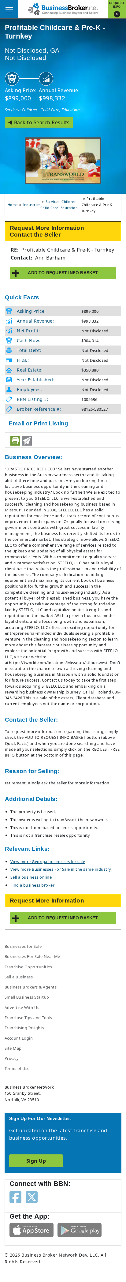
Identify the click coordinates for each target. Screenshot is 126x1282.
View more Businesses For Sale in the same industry (60, 869)
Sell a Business (19, 977)
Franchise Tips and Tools (28, 1017)
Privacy (12, 1058)
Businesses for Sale (23, 946)
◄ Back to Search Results (39, 122)
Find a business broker (32, 885)
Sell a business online (31, 877)
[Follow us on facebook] (15, 1196)
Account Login (19, 1038)
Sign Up (36, 1160)
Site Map (13, 1048)
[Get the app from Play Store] (79, 1229)
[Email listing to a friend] (27, 441)
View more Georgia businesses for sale (47, 861)
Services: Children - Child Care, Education (42, 109)
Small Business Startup (27, 997)
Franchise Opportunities (28, 967)
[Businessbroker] (63, 8)
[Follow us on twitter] (32, 1196)
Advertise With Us (22, 1007)
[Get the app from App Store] (31, 1229)
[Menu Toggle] (9, 9)
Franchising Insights (24, 1027)
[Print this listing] (15, 441)
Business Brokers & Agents (31, 987)
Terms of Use (17, 1068)
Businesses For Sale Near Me (32, 956)
